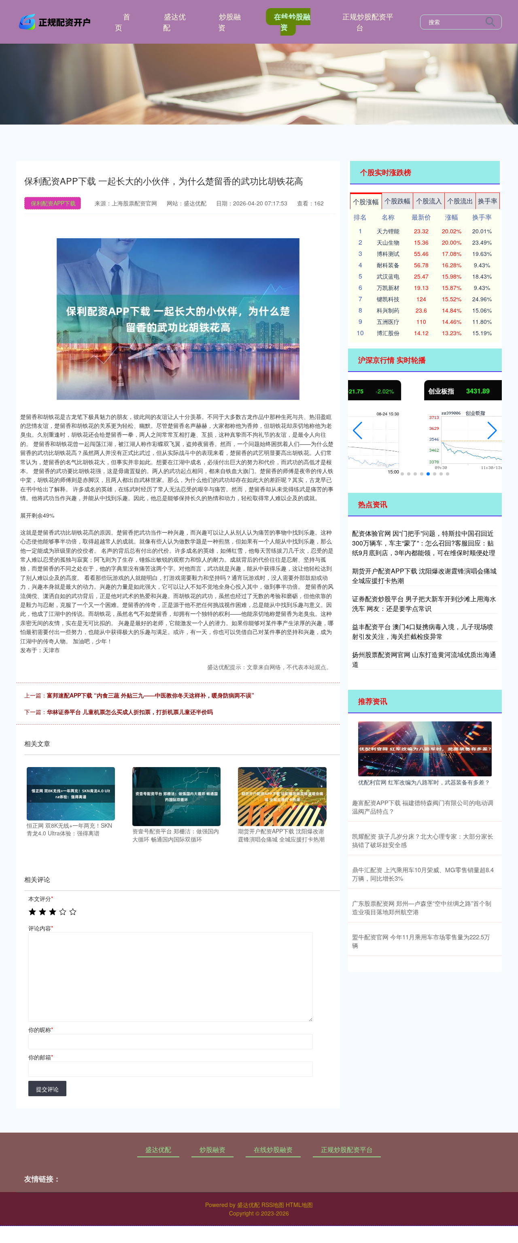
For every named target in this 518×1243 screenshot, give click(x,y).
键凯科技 (388, 299)
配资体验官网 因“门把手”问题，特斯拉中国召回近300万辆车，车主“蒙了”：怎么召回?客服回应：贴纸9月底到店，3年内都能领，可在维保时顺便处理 (423, 542)
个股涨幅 (366, 201)
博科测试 (388, 253)
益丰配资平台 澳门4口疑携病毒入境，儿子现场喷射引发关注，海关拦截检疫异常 (422, 631)
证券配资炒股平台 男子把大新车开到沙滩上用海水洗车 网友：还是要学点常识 (424, 603)
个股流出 (460, 200)
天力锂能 (388, 231)
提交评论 (47, 1089)
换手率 (487, 200)
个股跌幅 (397, 200)
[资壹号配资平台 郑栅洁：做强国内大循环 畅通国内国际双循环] (176, 796)
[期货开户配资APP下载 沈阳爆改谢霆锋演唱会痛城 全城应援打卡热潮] (282, 796)
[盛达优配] (56, 21)
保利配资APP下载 (53, 203)
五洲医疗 (388, 321)
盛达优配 (174, 21)
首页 (122, 21)
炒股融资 (229, 21)
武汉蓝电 (388, 276)
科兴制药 (388, 310)
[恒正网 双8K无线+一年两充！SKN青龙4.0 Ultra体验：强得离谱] (71, 793)
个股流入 (429, 200)
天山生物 (388, 242)
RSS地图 (272, 1205)
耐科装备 (388, 265)
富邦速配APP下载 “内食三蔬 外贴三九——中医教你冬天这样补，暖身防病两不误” (150, 695)
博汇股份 (388, 333)
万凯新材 (388, 287)
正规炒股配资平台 (367, 21)
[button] (357, 431)
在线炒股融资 (292, 21)
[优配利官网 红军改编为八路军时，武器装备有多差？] (425, 748)
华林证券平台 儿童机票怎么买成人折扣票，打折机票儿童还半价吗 (130, 712)
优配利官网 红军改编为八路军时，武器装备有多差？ (424, 782)
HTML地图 (299, 1205)
